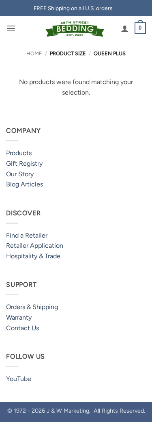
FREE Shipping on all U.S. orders (73, 8)
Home (34, 53)
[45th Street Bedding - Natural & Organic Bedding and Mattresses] (75, 28)
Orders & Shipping (32, 307)
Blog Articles (24, 184)
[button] (11, 28)
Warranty (19, 317)
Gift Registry (24, 163)
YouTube (18, 379)
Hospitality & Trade (33, 256)
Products (19, 153)
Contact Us (22, 328)
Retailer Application (34, 245)
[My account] (125, 28)
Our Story (20, 174)
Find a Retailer (26, 235)
